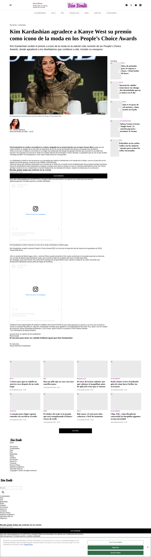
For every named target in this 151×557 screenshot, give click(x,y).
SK (41, 162)
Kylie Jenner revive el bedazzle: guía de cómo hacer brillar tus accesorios (125, 384)
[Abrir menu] (10, 5)
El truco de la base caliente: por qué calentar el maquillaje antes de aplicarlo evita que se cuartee (91, 384)
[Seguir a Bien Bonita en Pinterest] (140, 5)
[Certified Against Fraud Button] (17, 472)
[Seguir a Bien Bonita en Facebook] (126, 5)
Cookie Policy (28, 544)
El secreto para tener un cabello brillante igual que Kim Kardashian (41, 338)
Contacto (13, 463)
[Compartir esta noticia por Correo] (27, 133)
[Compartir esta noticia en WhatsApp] (12, 133)
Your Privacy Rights (115, 542)
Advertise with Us (16, 469)
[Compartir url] (12, 144)
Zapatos (97, 13)
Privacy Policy (15, 465)
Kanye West (14, 346)
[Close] (147, 547)
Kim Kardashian (25, 346)
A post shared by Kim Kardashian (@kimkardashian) (35, 240)
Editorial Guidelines (17, 467)
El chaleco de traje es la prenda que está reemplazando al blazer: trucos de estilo (58, 416)
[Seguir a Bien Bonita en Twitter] (131, 5)
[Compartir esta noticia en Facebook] (17, 133)
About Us (13, 461)
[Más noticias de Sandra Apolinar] (15, 120)
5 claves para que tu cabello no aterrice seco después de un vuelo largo (24, 384)
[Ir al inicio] (75, 440)
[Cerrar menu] (2, 484)
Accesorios (112, 13)
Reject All (115, 547)
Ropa (87, 13)
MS (44, 162)
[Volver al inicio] (6, 479)
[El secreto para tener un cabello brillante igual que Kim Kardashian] (25, 334)
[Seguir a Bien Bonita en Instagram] (136, 5)
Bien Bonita (13, 25)
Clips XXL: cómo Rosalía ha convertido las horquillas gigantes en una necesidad (126, 416)
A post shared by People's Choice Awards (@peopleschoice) (35, 320)
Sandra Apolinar (19, 130)
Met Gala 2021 (82, 258)
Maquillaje (74, 13)
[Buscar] (3, 492)
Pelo (53, 13)
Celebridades (40, 13)
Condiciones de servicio (84, 179)
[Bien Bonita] (77, 5)
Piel (62, 13)
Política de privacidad (55, 179)
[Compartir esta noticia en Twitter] (22, 133)
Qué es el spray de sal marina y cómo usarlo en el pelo (131, 107)
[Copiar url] (14, 139)
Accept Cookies (116, 553)
